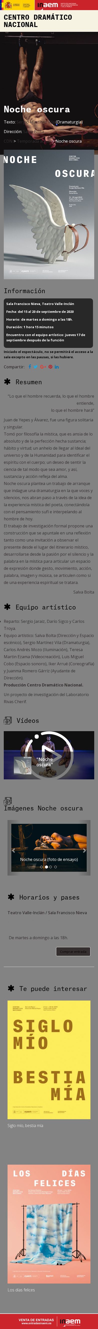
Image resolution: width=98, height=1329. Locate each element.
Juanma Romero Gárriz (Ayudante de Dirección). (46, 686)
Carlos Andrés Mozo (23, 649)
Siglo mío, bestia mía (25, 1125)
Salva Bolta (33, 131)
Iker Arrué (58, 664)
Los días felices (21, 1290)
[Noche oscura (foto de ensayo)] (49, 848)
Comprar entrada (73, 951)
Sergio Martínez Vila (36, 122)
